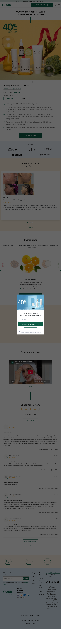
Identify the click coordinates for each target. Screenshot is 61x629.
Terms (35, 332)
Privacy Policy (39, 332)
